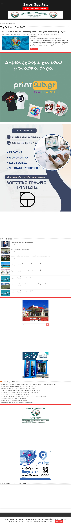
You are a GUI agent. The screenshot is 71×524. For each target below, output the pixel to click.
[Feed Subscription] (70, 27)
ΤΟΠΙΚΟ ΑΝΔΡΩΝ (41, 34)
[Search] (47, 324)
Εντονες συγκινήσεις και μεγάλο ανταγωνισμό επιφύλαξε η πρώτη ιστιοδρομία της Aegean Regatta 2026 (28, 384)
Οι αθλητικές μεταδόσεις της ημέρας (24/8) (22, 291)
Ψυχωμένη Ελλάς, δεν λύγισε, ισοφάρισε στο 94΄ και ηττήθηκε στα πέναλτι (20, 392)
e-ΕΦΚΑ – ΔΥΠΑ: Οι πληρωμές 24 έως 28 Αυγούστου (14, 400)
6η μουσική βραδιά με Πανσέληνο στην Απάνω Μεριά (15, 394)
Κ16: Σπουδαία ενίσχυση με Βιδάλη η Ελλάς (22, 242)
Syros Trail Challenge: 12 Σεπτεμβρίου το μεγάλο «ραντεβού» (27, 270)
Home (3, 23)
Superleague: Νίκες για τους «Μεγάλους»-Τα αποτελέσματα (16, 402)
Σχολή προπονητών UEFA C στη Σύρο (20, 249)
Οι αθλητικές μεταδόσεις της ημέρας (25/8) (22, 277)
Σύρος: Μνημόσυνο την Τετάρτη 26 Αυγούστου (13, 398)
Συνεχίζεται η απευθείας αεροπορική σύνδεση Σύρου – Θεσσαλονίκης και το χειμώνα (23, 396)
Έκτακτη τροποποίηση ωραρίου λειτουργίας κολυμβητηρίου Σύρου (19, 386)
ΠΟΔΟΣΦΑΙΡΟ (33, 34)
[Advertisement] (35, 224)
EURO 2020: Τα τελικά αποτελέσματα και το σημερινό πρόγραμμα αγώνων (35, 32)
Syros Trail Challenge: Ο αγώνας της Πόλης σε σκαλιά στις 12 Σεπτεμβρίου (20, 390)
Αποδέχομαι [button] (59, 521)
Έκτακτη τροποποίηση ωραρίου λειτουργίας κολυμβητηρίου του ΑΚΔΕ (29, 263)
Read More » (34, 48)
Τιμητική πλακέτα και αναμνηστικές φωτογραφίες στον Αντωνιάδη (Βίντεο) (30, 256)
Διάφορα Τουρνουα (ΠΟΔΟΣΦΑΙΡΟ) (20, 34)
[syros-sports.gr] (35, 5)
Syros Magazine (8, 381)
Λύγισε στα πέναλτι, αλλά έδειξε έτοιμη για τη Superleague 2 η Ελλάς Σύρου (31, 284)
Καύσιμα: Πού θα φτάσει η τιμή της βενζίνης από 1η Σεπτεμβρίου (18, 388)
